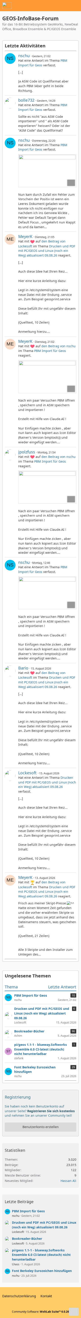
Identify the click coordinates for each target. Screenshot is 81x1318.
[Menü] (75, 5)
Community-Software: (40, 1312)
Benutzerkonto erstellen (40, 1127)
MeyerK (25, 236)
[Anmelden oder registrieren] (63, 5)
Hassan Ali (68, 1181)
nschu (24, 55)
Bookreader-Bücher (27, 1238)
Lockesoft (27, 772)
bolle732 (26, 100)
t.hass (15, 1264)
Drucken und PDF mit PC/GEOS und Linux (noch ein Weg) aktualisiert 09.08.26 (46, 250)
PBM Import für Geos (50, 351)
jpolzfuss (26, 452)
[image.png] (47, 170)
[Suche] (52, 5)
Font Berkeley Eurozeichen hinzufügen (42, 1271)
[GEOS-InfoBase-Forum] (6, 5)
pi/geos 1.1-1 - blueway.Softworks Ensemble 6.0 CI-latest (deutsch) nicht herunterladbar (41, 1254)
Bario (23, 668)
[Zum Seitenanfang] (74, 1312)
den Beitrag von (58, 346)
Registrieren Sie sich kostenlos (51, 1111)
